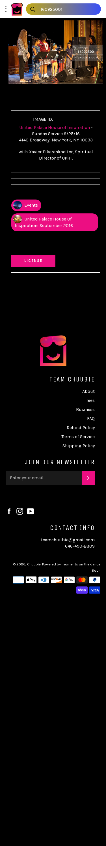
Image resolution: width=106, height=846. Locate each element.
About (88, 391)
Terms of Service (78, 436)
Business (85, 409)
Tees (90, 400)
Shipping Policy (78, 445)
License (38, 260)
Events (30, 205)
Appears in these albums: (40, 193)
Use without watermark (39, 248)
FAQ (91, 418)
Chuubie (34, 564)
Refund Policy (81, 427)
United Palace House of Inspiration (54, 127)
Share (22, 92)
